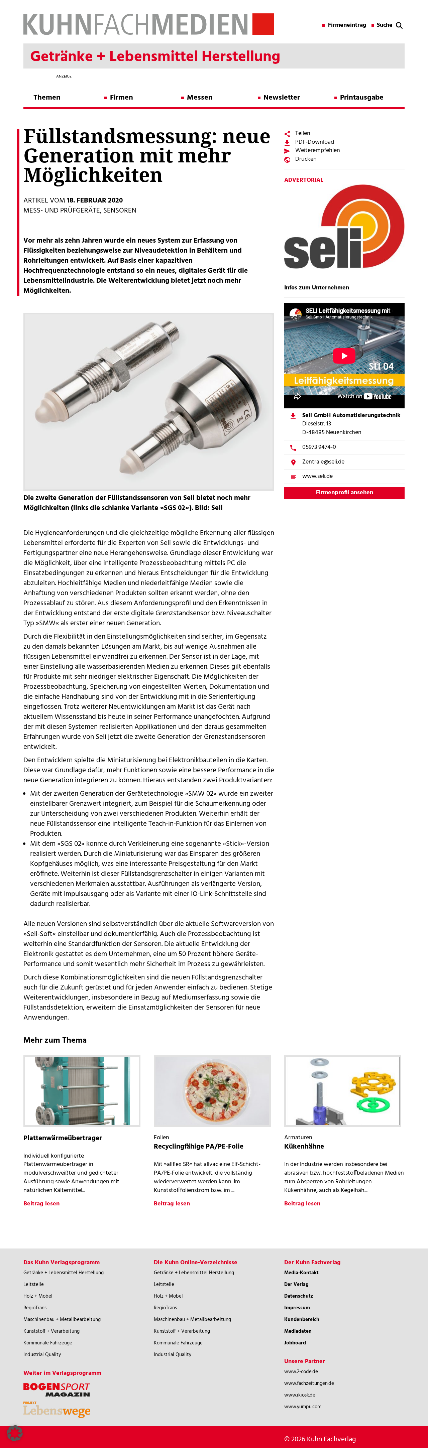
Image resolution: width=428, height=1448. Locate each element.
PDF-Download (314, 142)
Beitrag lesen (41, 1204)
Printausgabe (362, 98)
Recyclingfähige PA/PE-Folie (198, 1146)
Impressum (297, 1308)
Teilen (302, 133)
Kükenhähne (304, 1146)
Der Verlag (296, 1285)
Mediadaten (298, 1331)
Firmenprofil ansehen (344, 493)
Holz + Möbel (37, 1296)
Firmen (121, 98)
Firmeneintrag (347, 25)
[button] (14, 1433)
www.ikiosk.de (299, 1395)
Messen (200, 98)
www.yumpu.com (302, 1407)
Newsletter (281, 98)
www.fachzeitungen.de (309, 1383)
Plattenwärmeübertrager (62, 1138)
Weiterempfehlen (317, 150)
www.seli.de (317, 476)
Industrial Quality (42, 1355)
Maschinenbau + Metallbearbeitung (62, 1320)
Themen (47, 98)
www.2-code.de (301, 1372)
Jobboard (295, 1343)
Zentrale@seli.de (323, 462)
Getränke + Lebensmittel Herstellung (63, 1273)
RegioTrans (34, 1308)
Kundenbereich (301, 1320)
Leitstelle (33, 1285)
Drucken (306, 159)
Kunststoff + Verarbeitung (51, 1331)
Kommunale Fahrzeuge (47, 1343)
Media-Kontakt (301, 1273)
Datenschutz (298, 1296)
